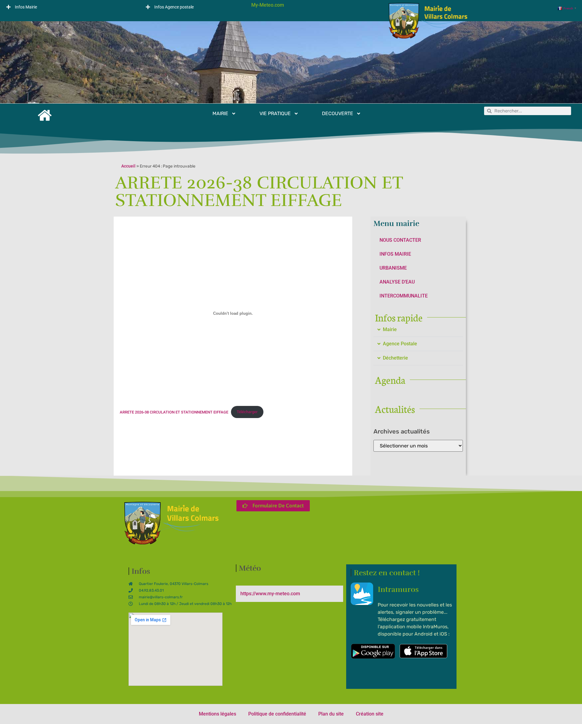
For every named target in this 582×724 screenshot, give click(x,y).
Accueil (128, 166)
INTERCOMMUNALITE (404, 296)
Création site (369, 714)
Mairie (390, 329)
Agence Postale (400, 344)
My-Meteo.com (267, 5)
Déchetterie (395, 358)
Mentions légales (217, 714)
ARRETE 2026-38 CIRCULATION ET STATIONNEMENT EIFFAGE (174, 412)
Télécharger (247, 412)
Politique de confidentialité (277, 714)
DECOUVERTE (337, 113)
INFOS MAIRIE (395, 254)
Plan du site (331, 714)
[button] (69, 7)
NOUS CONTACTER (400, 240)
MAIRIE (220, 113)
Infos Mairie (26, 7)
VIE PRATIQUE (275, 113)
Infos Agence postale (174, 7)
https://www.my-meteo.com (270, 593)
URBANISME (393, 268)
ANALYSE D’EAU (397, 282)
